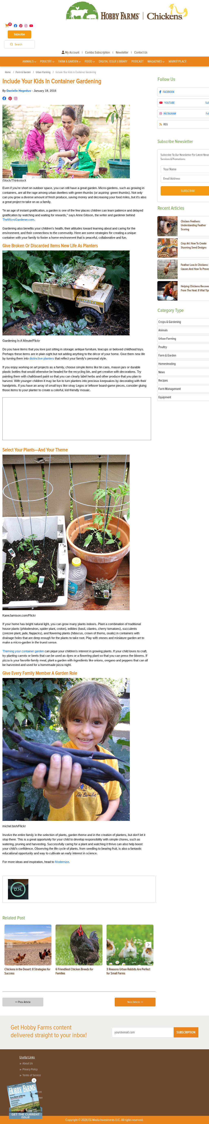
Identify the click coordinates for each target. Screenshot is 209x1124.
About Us (27, 1063)
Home (8, 72)
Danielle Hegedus (19, 90)
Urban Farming (43, 72)
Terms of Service (31, 1075)
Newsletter (122, 52)
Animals (28, 61)
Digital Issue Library (113, 61)
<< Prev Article (23, 1002)
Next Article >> (135, 1002)
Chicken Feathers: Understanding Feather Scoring (193, 225)
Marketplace (178, 61)
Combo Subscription (97, 52)
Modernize (62, 862)
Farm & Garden (68, 61)
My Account (71, 52)
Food (88, 61)
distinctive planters (41, 358)
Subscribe (19, 34)
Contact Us (140, 52)
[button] (148, 945)
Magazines (155, 61)
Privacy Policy (30, 1069)
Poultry (46, 61)
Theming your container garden (23, 651)
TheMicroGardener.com (18, 219)
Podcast (137, 61)
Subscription (186, 1032)
